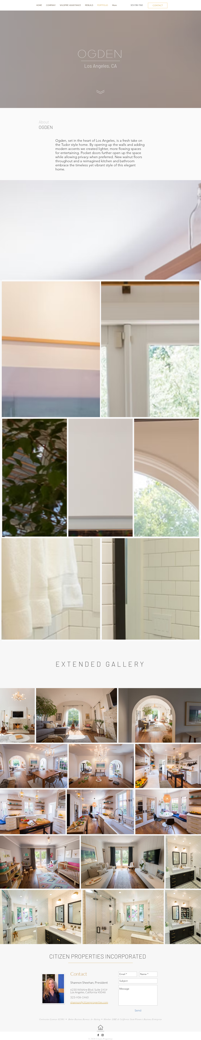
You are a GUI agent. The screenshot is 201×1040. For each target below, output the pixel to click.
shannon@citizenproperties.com (89, 1002)
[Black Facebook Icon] (98, 1035)
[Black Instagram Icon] (102, 1035)
